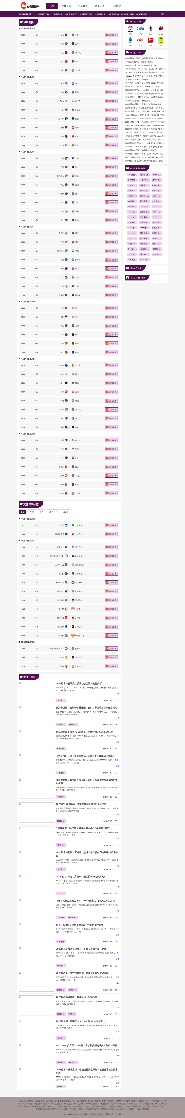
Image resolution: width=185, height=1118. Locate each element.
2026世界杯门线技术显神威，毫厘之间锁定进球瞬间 (82, 973)
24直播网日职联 (42, 14)
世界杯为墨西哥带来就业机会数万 (156, 222)
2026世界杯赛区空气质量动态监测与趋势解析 (79, 683)
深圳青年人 (79, 600)
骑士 (77, 167)
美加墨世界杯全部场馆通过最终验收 (61, 724)
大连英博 (60, 525)
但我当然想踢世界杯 (156, 196)
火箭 (77, 35)
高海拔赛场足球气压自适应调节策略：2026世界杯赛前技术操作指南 (61, 796)
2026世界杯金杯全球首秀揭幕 (137, 79)
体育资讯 (99, 5)
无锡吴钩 (78, 582)
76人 (62, 101)
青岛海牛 (60, 547)
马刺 (62, 110)
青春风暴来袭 (144, 238)
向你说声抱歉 (156, 185)
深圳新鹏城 (59, 534)
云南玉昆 (78, 573)
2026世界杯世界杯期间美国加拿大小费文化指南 (144, 249)
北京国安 (78, 525)
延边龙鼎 (78, 556)
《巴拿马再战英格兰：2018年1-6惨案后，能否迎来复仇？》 (86, 900)
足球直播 (66, 5)
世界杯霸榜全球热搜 (132, 222)
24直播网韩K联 (71, 14)
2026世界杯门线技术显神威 (61, 990)
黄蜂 (62, 92)
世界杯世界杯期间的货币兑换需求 (156, 243)
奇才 (62, 202)
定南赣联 (60, 626)
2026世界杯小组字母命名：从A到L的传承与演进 (80, 1021)
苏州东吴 (78, 626)
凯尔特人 (78, 52)
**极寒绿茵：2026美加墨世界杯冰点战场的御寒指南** (83, 828)
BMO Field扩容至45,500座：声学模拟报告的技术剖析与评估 (86, 1045)
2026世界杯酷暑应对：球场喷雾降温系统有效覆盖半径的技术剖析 (61, 1086)
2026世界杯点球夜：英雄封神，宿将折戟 (76, 997)
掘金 (62, 35)
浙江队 (61, 573)
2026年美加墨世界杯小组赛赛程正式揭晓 (141, 100)
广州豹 (61, 666)
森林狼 (61, 118)
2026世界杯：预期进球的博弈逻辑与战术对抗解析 (144, 58)
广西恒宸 (78, 591)
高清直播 (112, 35)
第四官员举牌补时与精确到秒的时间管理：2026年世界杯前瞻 (144, 212)
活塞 (62, 167)
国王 (77, 202)
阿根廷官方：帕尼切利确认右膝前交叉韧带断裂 (132, 174)
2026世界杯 (156, 238)
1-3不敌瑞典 (145, 180)
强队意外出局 (144, 233)
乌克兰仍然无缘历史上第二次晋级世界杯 (156, 180)
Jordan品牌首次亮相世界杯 (156, 206)
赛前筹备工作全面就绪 (72, 724)
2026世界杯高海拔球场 (132, 227)
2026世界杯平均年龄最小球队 (132, 238)
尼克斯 (77, 110)
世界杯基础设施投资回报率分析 (144, 222)
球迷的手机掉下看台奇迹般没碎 (132, 243)
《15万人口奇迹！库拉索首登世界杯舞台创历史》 (81, 876)
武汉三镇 (78, 547)
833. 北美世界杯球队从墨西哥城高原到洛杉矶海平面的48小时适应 (132, 212)
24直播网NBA (113, 14)
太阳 (62, 70)
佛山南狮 (60, 600)
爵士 (62, 220)
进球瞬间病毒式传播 (144, 217)
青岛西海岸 (79, 564)
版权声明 (117, 1114)
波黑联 (65, 511)
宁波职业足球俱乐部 (57, 649)
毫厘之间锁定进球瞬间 (72, 990)
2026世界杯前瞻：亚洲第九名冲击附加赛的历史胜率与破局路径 (61, 869)
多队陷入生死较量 (156, 227)
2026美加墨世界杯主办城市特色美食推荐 (156, 249)
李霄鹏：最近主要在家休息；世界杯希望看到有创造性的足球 (132, 185)
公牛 (77, 43)
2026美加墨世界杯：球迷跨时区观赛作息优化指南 (81, 804)
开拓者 (77, 70)
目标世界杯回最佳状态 (144, 190)
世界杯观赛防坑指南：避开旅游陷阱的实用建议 (80, 924)
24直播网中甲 (57, 14)
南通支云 (78, 657)
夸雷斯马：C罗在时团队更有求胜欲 (132, 206)
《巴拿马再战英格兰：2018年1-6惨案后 (61, 917)
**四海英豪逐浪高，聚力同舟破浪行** (139, 61)
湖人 (62, 61)
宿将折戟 (71, 1014)
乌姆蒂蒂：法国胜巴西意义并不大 (156, 174)
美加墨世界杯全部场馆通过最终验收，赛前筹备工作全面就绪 (86, 707)
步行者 (77, 101)
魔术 (62, 83)
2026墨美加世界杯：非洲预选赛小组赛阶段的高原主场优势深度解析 (156, 254)
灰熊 (62, 43)
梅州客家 (78, 648)
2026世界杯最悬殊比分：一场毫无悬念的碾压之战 (81, 948)
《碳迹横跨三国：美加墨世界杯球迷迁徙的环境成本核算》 (85, 755)
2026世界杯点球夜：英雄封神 (61, 1014)
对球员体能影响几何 (156, 233)
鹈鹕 (77, 92)
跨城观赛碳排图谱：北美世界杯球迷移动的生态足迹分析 (84, 731)
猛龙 (62, 52)
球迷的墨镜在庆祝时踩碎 (144, 243)
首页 (52, 5)
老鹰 (77, 127)
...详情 (117, 693)
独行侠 (61, 145)
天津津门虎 (59, 564)
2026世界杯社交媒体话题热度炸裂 (156, 217)
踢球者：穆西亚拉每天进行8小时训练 (132, 190)
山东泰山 (78, 609)
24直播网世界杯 (127, 14)
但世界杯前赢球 (156, 201)
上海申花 (60, 609)
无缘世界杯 (144, 174)
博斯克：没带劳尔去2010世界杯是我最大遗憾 (144, 185)
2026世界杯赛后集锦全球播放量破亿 (132, 217)
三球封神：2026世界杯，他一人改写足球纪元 (143, 86)
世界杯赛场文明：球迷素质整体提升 (144, 259)
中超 (32, 511)
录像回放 (116, 5)
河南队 (61, 635)
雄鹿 (62, 211)
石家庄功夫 (59, 582)
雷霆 (77, 61)
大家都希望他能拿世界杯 (144, 206)
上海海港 (78, 534)
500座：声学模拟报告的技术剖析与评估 (72, 1062)
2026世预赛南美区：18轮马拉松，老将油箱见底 (144, 90)
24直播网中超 (100, 14)
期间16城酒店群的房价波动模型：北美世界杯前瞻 (156, 212)
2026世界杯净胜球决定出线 (144, 227)
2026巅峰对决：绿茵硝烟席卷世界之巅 (140, 65)
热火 (77, 83)
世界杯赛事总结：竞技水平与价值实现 (132, 259)
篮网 (62, 127)
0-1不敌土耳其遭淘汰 (132, 201)
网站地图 (109, 1114)
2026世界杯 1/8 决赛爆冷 (132, 233)
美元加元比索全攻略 (132, 249)
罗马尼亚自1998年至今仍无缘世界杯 (144, 201)
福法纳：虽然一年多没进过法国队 (144, 196)
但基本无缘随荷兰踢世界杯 (132, 196)
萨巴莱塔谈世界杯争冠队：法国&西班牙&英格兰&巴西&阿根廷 (132, 180)
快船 (77, 220)
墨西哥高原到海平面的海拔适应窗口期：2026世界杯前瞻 (144, 254)
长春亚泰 (78, 666)
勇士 (62, 184)
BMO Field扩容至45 (61, 1062)
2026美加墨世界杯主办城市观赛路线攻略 (132, 254)
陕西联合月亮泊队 (57, 556)
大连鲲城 (60, 657)
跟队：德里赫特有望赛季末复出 (156, 190)
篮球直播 (82, 5)
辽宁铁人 (78, 618)
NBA (36, 35)
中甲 (41, 511)
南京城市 (60, 591)
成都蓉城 (60, 618)
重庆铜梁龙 (79, 635)
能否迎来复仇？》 (72, 917)
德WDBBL (53, 511)
